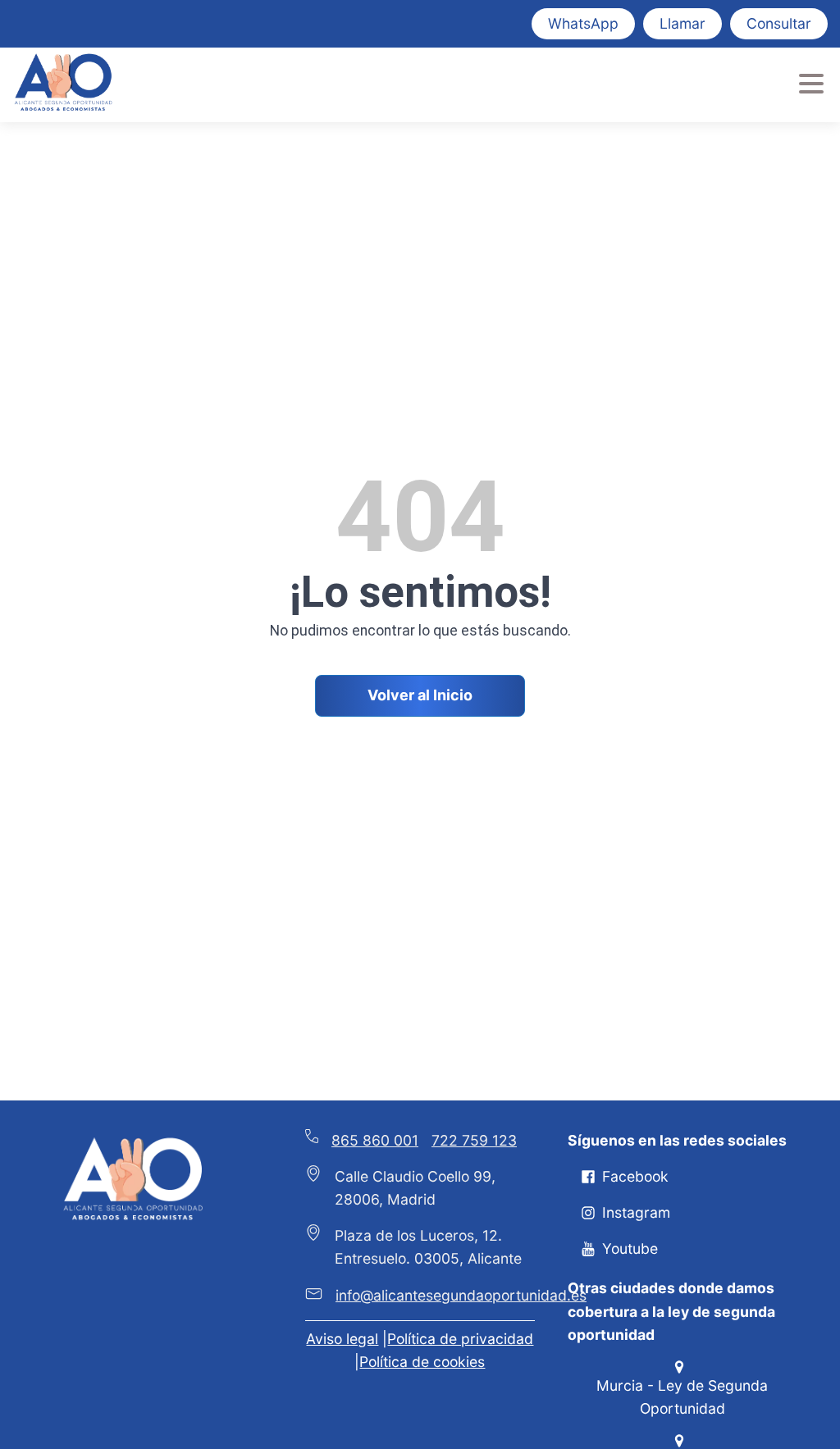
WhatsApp (583, 23)
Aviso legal (342, 1338)
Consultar (778, 23)
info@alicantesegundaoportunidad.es (461, 1295)
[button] (625, 1177)
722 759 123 (474, 1140)
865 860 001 (374, 1140)
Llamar (682, 23)
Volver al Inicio (420, 695)
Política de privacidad (460, 1338)
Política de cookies (422, 1361)
